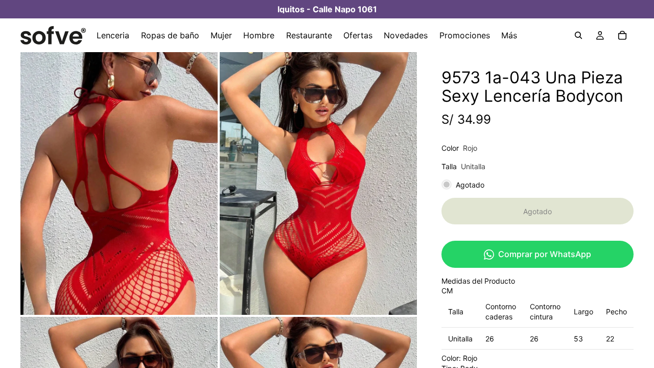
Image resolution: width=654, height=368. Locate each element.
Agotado (537, 211)
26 (489, 338)
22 (610, 338)
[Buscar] (578, 35)
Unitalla (460, 338)
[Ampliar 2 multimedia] (318, 183)
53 (578, 338)
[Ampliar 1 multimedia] (119, 183)
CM (447, 290)
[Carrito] (622, 35)
